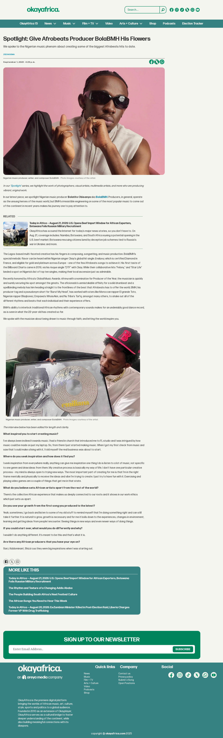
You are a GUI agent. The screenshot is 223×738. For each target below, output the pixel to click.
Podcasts (169, 23)
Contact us (124, 673)
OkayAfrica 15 (29, 23)
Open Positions (126, 683)
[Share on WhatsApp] (161, 61)
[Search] (162, 10)
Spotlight (16, 185)
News (48, 23)
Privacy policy (125, 676)
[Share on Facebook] (151, 61)
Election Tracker (192, 23)
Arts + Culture (128, 23)
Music (67, 23)
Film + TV (88, 23)
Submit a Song (126, 680)
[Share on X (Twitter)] (156, 61)
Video (109, 23)
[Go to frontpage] (43, 10)
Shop (152, 23)
